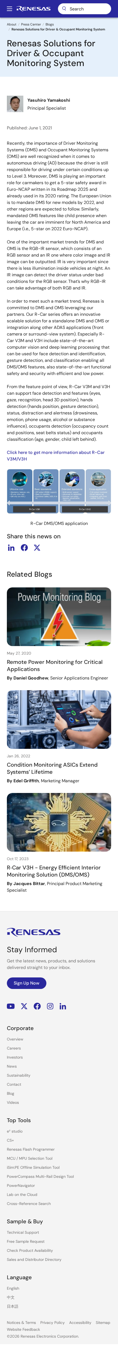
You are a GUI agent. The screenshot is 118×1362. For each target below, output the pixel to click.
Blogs (50, 24)
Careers (14, 1048)
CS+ (10, 1140)
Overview (15, 1039)
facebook (24, 547)
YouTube (11, 1006)
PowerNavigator (21, 1185)
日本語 (12, 1306)
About (11, 24)
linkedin (11, 547)
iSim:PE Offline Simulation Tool (33, 1167)
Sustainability (18, 1075)
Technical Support (23, 1232)
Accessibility (80, 1322)
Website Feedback (23, 1329)
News (12, 1066)
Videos (13, 1102)
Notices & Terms (21, 1322)
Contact (14, 1084)
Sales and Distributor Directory (34, 1259)
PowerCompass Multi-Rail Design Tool (40, 1176)
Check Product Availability (30, 1250)
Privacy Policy (52, 1322)
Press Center (31, 24)
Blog (10, 1093)
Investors (15, 1057)
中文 (11, 1297)
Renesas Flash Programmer (31, 1149)
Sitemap (103, 1322)
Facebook (37, 1006)
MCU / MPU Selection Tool (29, 1158)
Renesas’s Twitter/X (24, 1006)
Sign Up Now (27, 983)
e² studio (15, 1131)
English (13, 1288)
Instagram (50, 1006)
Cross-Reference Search (29, 1203)
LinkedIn (63, 1006)
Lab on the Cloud (22, 1194)
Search (84, 9)
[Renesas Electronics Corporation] (33, 9)
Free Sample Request (25, 1241)
